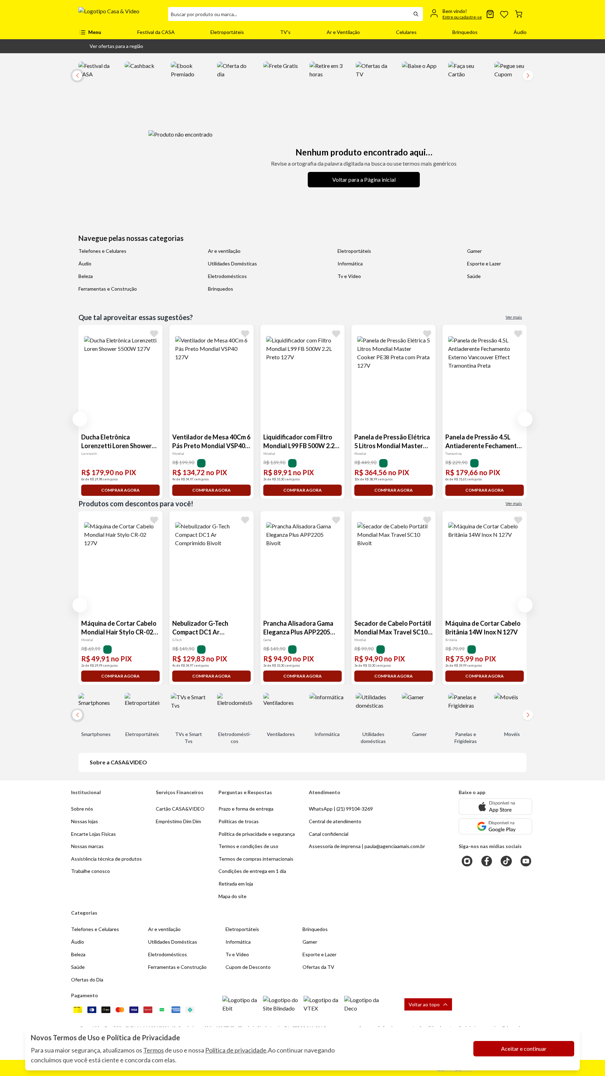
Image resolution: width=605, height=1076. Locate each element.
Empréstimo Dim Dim (178, 821)
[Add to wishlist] (154, 333)
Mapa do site (232, 896)
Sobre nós (82, 809)
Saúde (474, 276)
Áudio (520, 32)
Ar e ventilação (224, 251)
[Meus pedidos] (490, 14)
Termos (153, 1050)
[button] (110, 46)
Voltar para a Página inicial (364, 179)
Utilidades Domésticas (232, 263)
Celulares (406, 32)
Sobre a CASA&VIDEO (118, 762)
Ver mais (514, 317)
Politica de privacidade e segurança (256, 834)
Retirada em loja (235, 884)
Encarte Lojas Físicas (93, 834)
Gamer (474, 251)
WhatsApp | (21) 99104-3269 (341, 809)
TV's (285, 32)
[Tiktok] (506, 861)
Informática (350, 263)
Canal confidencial (328, 834)
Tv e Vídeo (349, 276)
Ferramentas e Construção (107, 289)
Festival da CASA (156, 32)
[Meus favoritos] (504, 14)
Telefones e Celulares (102, 251)
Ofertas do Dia (87, 980)
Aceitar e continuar (524, 1048)
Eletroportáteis (227, 32)
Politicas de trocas (238, 821)
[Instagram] (467, 861)
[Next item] (528, 76)
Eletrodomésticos (227, 276)
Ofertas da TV (318, 967)
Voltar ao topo (424, 1004)
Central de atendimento (335, 821)
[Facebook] (486, 861)
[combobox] (288, 14)
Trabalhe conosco (90, 871)
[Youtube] (525, 861)
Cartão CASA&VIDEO (180, 809)
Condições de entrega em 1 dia (252, 871)
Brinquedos (465, 32)
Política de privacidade (235, 1050)
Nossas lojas (84, 821)
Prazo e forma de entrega (245, 809)
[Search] (416, 14)
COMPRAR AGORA (120, 490)
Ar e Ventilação (343, 32)
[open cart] (518, 14)
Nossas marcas (87, 846)
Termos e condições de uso (248, 846)
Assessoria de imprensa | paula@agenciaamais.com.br (367, 846)
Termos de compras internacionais (255, 859)
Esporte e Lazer (484, 263)
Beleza (85, 276)
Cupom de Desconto (248, 967)
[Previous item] (79, 419)
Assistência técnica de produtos (106, 859)
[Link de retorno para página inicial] (120, 14)
